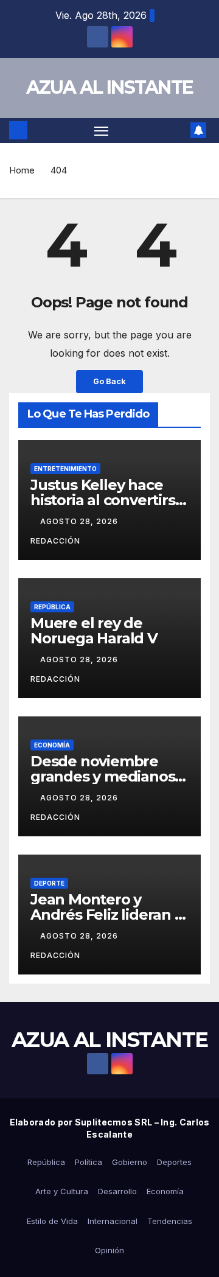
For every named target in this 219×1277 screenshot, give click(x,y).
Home (22, 170)
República (52, 607)
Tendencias (169, 1221)
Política (88, 1162)
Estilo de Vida (52, 1221)
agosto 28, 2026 (80, 521)
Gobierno (129, 1162)
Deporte (49, 883)
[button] (178, 130)
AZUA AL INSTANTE (109, 87)
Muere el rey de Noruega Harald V (94, 630)
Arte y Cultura (61, 1191)
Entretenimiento (65, 468)
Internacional (112, 1221)
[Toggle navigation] (101, 130)
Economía (52, 745)
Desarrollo (117, 1191)
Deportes (174, 1162)
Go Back (109, 381)
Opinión (109, 1250)
